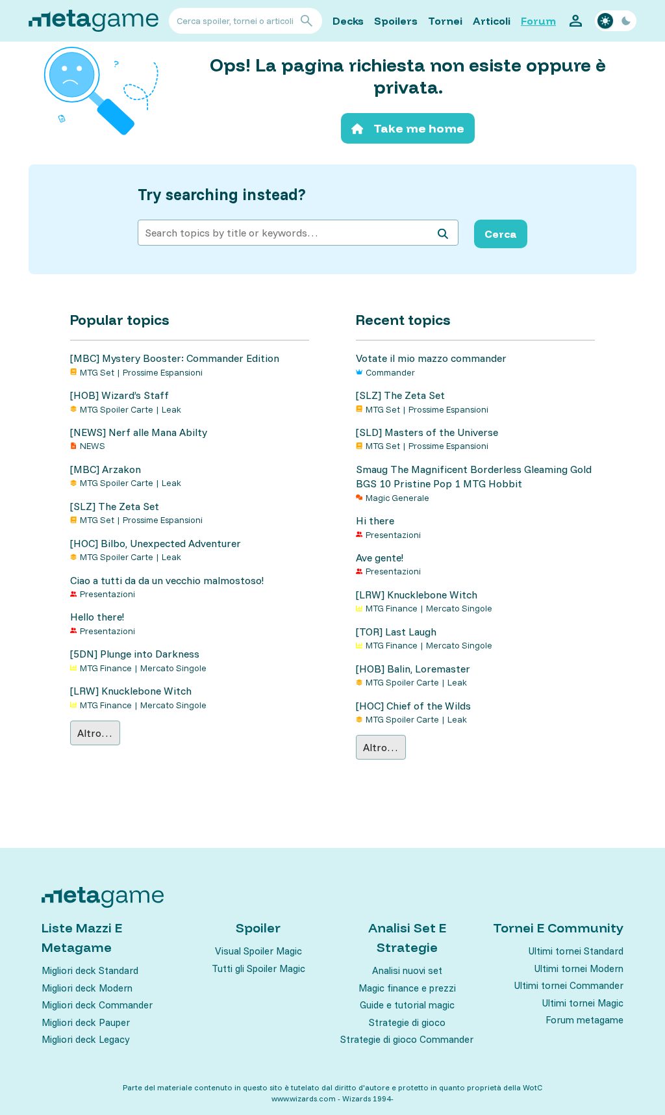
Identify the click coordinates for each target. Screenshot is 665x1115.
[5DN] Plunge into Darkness (134, 653)
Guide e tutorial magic (407, 1005)
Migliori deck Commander (97, 1005)
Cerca (500, 233)
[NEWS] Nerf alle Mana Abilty (138, 432)
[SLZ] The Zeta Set (114, 506)
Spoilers (396, 20)
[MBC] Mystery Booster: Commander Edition (174, 358)
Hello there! (97, 616)
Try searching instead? (222, 194)
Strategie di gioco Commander (406, 1039)
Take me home (418, 128)
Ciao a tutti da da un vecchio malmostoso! (167, 580)
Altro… (94, 732)
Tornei (445, 20)
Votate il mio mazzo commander (431, 358)
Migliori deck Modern (87, 988)
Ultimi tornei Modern (578, 968)
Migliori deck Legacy (85, 1039)
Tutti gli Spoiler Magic (258, 968)
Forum (538, 20)
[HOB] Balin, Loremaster (413, 668)
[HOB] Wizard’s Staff (119, 395)
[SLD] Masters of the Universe (427, 432)
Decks (348, 20)
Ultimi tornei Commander (568, 985)
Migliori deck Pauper (86, 1022)
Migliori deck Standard (90, 970)
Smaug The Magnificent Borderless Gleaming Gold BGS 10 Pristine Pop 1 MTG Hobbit (474, 476)
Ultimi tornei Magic (582, 1003)
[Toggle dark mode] (615, 20)
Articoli (491, 20)
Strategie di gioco (407, 1022)
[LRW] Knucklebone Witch (131, 690)
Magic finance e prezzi (407, 988)
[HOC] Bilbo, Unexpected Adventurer (155, 543)
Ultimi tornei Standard (576, 951)
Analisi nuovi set (407, 970)
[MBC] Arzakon (105, 469)
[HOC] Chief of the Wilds (413, 705)
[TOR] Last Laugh (396, 631)
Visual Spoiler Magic (258, 951)
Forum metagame (584, 1020)
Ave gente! (379, 557)
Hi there (375, 520)
